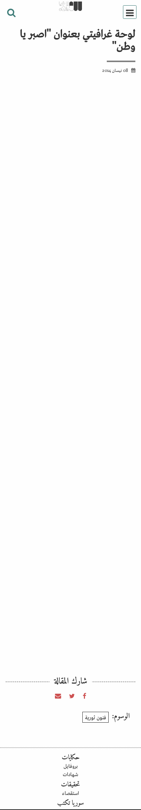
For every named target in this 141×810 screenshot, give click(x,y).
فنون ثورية (95, 717)
